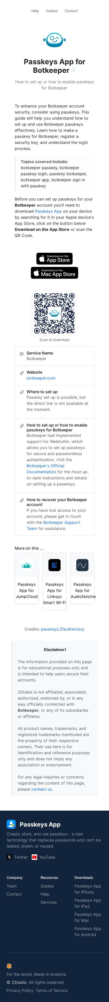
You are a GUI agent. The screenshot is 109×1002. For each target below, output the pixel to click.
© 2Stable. (17, 982)
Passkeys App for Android (88, 931)
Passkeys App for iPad (88, 903)
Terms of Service (51, 990)
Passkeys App (48, 211)
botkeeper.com (41, 378)
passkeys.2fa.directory (62, 629)
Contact (71, 11)
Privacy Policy (20, 990)
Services (49, 902)
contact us (41, 789)
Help (35, 11)
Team (12, 885)
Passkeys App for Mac (88, 917)
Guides (52, 11)
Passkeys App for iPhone (88, 889)
